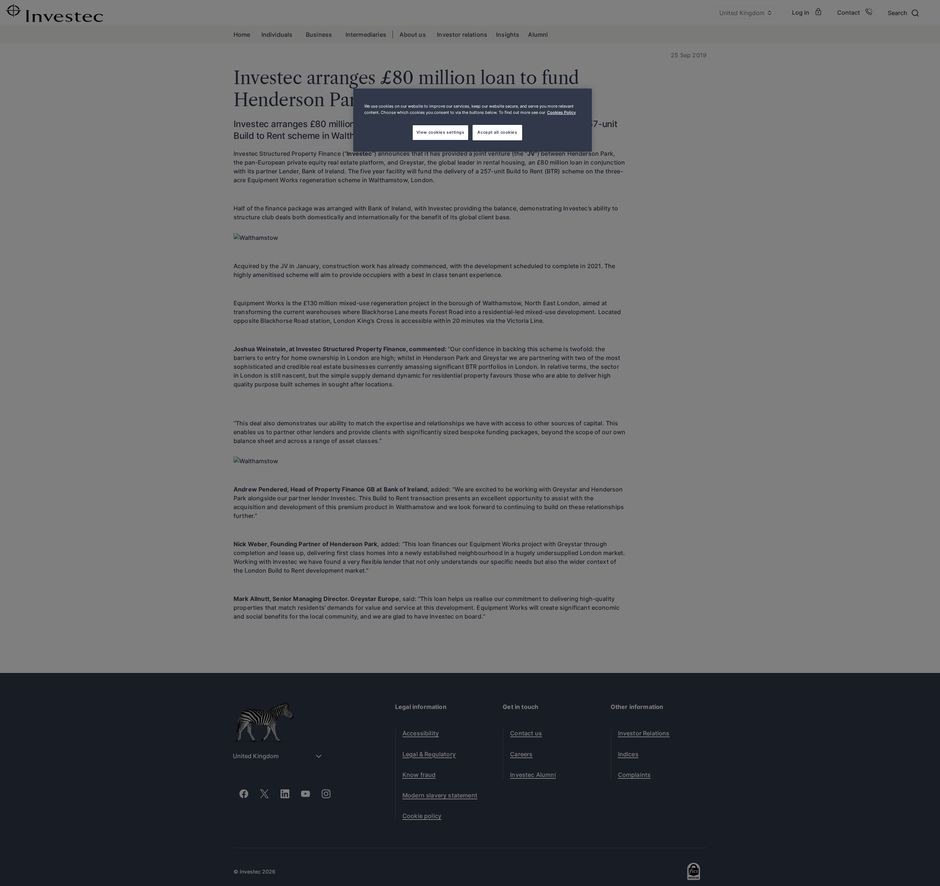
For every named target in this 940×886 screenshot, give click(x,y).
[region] (472, 120)
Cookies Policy (561, 112)
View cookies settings (440, 132)
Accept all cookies (497, 132)
